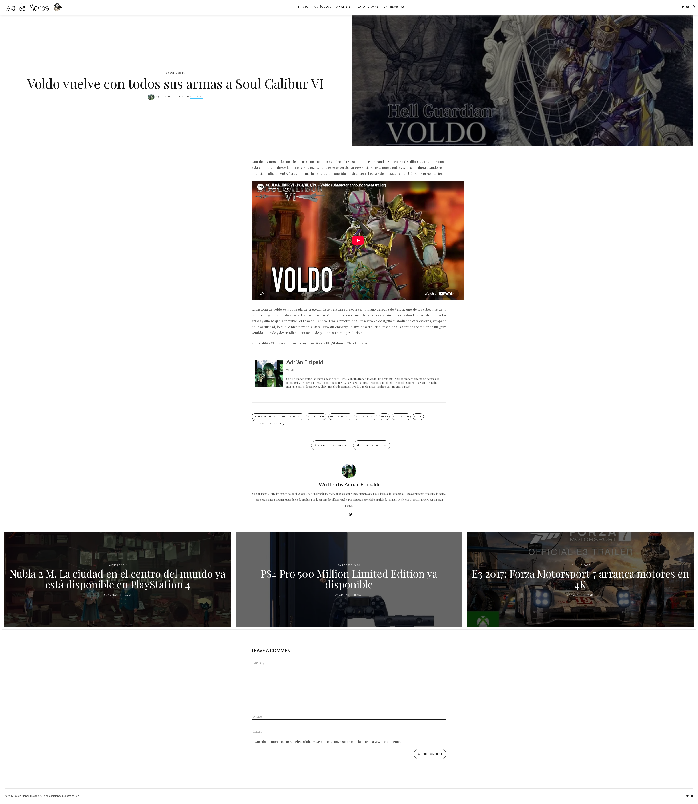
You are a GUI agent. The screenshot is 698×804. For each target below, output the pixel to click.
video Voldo (401, 416)
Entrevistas (394, 6)
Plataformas (367, 6)
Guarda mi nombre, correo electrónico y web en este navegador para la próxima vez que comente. (328, 741)
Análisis (343, 6)
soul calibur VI (340, 416)
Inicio (303, 6)
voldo (418, 416)
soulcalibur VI (365, 416)
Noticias (196, 96)
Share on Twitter (373, 445)
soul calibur (316, 416)
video (384, 416)
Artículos (322, 6)
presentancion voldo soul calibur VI (277, 416)
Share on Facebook (331, 445)
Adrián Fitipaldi (171, 96)
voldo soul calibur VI (267, 423)
